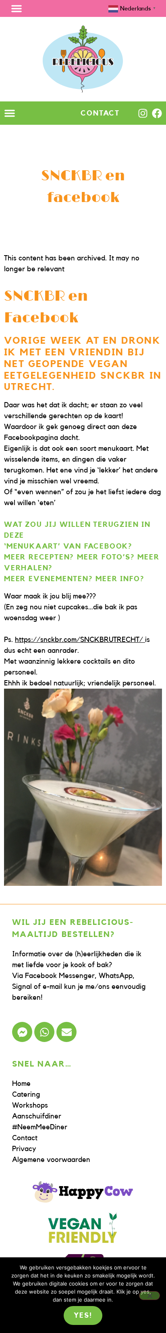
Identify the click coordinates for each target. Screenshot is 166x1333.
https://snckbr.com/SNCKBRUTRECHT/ (80, 639)
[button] (16, 8)
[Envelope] (66, 1032)
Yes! (83, 1315)
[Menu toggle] (9, 113)
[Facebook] (157, 113)
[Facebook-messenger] (22, 1032)
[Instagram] (143, 113)
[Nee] (149, 1295)
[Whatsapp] (44, 1032)
